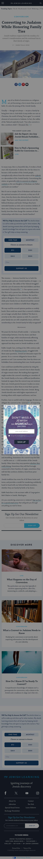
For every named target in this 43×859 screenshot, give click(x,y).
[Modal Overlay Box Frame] (22, 429)
